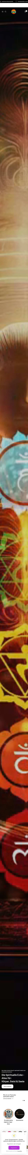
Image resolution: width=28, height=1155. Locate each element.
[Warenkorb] (25, 11)
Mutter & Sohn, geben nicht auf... (9, 1099)
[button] (22, 1100)
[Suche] (5, 11)
